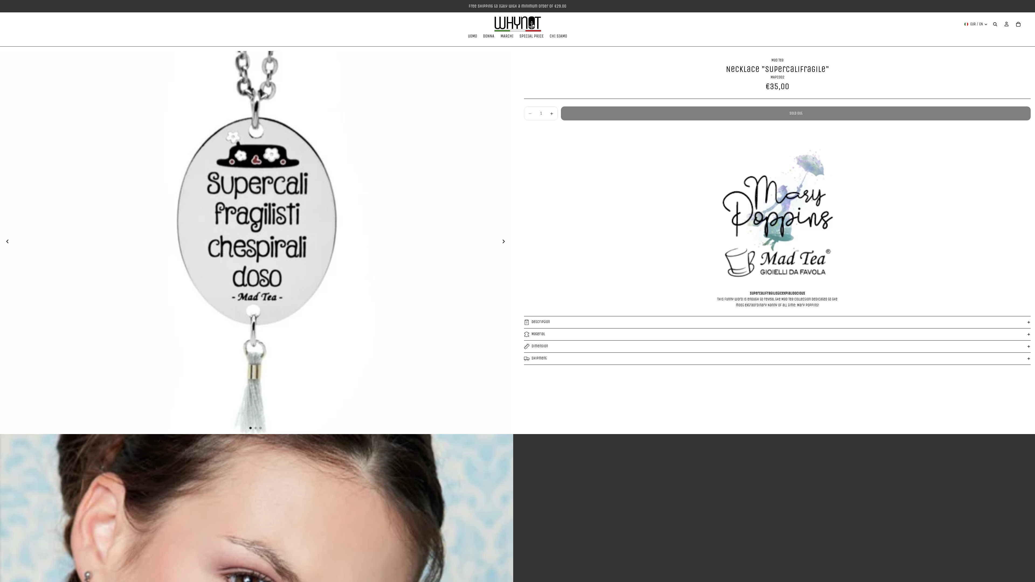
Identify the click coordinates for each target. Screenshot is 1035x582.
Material (538, 334)
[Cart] (1018, 24)
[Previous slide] (6, 242)
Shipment (539, 358)
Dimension (540, 346)
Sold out (795, 113)
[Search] (995, 24)
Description (541, 322)
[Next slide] (505, 242)
